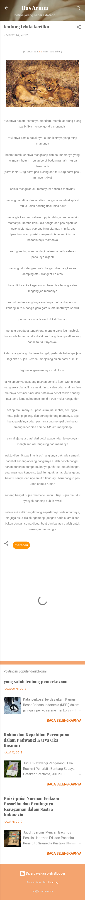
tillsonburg (52, 882)
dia (40, 51)
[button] (78, 27)
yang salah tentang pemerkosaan (36, 681)
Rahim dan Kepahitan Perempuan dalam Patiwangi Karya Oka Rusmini (36, 740)
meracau (21, 545)
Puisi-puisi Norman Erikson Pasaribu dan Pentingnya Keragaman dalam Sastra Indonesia (31, 806)
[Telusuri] (78, 9)
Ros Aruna (35, 7)
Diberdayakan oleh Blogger (45, 873)
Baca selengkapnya (64, 721)
